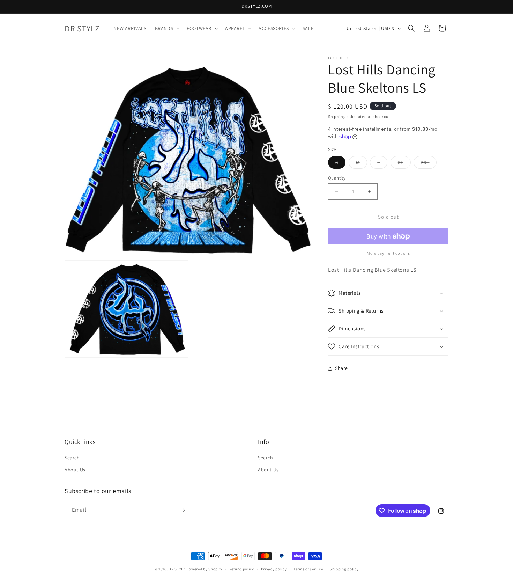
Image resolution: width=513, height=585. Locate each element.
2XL (429, 164)
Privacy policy (274, 568)
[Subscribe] (182, 510)
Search (72, 457)
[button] (167, 28)
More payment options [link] (388, 253)
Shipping (337, 116)
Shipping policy (344, 568)
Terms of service (308, 568)
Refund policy (241, 568)
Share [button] (341, 368)
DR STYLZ (177, 568)
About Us (75, 470)
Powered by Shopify (204, 568)
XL (404, 164)
